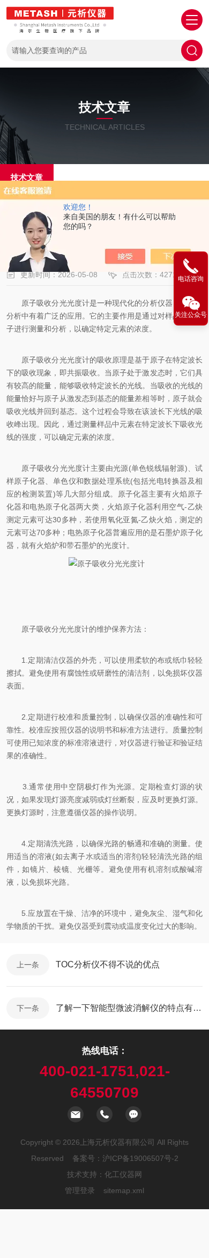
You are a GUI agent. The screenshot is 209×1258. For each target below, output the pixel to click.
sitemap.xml (123, 1190)
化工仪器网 (123, 1174)
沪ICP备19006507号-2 (140, 1158)
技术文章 (27, 177)
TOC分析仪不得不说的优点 (108, 964)
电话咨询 (191, 279)
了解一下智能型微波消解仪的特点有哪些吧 (129, 1007)
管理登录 (80, 1190)
